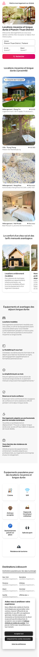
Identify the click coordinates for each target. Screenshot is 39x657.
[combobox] (19, 43)
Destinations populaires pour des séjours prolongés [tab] (19, 571)
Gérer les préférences (19, 644)
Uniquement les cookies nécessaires (19, 639)
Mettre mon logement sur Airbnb (21, 3)
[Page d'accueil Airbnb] (3, 3)
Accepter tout (19, 634)
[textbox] (10, 50)
